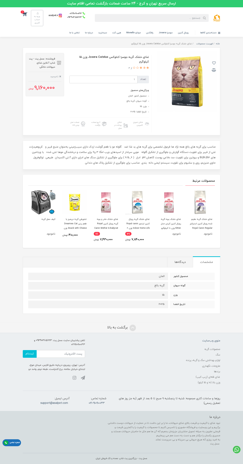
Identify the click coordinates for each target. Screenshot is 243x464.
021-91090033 (97, 403)
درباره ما (89, 32)
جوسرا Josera (166, 32)
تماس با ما (74, 32)
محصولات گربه (212, 349)
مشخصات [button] (206, 262)
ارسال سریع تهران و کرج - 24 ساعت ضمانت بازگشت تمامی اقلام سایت (121, 3)
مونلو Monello (133, 32)
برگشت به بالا (118, 327)
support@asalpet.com (54, 403)
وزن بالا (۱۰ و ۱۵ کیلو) (209, 382)
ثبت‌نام (30, 354)
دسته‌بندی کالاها (208, 32)
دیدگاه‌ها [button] (180, 262)
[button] (27, 14)
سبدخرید (102, 32)
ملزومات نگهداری (211, 366)
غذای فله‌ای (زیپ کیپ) (208, 377)
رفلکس (149, 32)
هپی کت (116, 32)
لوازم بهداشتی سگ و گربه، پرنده (203, 360)
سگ (218, 354)
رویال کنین (183, 32)
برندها (217, 371)
